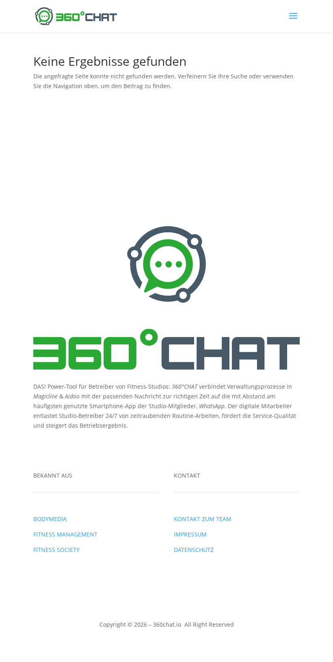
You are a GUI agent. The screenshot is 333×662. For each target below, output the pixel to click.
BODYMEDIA (50, 519)
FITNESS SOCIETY (56, 550)
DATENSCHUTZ (194, 550)
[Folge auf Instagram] (56, 448)
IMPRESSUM (190, 534)
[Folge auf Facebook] (39, 448)
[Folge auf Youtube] (72, 448)
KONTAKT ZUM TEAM (202, 519)
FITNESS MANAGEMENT (65, 534)
